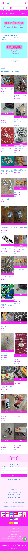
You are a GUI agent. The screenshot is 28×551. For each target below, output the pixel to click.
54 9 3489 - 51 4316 (14, 500)
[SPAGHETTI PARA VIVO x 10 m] (7, 108)
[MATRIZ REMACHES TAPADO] (7, 374)
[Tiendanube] (14, 528)
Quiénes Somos (14, 489)
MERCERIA (3, 175)
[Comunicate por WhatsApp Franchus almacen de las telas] (25, 539)
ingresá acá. (14, 534)
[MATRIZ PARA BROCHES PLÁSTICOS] (20, 161)
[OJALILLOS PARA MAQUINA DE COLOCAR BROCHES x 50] (20, 182)
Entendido (14, 548)
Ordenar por (3, 68)
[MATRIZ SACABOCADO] (20, 316)
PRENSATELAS (3, 122)
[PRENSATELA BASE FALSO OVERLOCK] (7, 239)
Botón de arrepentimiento (14, 536)
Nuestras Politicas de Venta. (14, 492)
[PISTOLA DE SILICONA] (20, 402)
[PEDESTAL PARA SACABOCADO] (20, 344)
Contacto (14, 487)
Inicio (10, 64)
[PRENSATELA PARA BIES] (7, 214)
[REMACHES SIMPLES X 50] (20, 83)
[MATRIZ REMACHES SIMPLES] (7, 316)
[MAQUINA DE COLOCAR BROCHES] (7, 292)
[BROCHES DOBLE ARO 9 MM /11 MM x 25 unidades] (20, 135)
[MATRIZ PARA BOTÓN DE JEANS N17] (20, 431)
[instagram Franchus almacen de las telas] (11, 458)
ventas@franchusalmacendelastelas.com (14, 506)
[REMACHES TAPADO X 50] (7, 264)
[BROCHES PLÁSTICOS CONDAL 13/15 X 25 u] (7, 79)
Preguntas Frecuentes (14, 494)
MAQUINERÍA (3, 93)
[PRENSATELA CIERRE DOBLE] (7, 135)
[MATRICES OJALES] (20, 260)
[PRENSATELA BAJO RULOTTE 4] (7, 341)
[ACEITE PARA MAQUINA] (7, 402)
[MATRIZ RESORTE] (20, 372)
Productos (14, 484)
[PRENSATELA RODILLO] (20, 214)
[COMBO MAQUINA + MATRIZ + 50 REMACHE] (20, 109)
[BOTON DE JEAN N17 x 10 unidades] (7, 431)
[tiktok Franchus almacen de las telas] (16, 458)
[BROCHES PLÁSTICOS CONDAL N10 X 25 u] (7, 186)
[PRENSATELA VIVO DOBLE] (20, 289)
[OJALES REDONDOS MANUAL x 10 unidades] (7, 161)
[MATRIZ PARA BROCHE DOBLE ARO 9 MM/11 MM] (20, 239)
